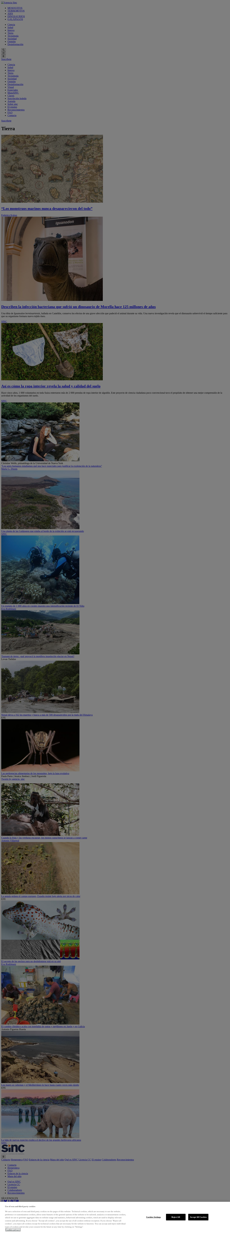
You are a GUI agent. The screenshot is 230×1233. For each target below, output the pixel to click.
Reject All (175, 1217)
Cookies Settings (153, 1217)
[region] (115, 1217)
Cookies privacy (13, 1230)
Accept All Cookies (198, 1217)
